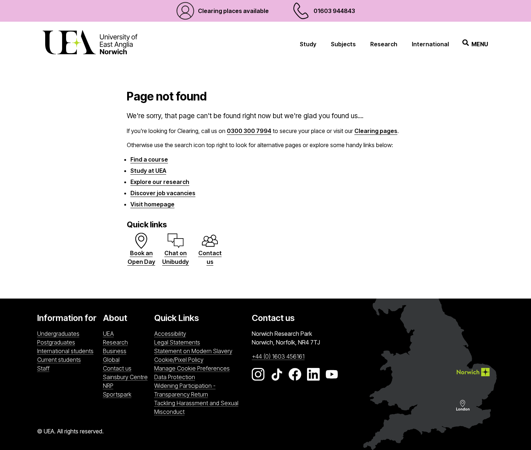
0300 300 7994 (249, 130)
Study (308, 44)
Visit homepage (152, 204)
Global (111, 359)
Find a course (149, 159)
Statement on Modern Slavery (193, 351)
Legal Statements (177, 342)
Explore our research (159, 181)
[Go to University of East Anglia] (90, 44)
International (430, 44)
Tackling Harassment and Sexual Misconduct (196, 407)
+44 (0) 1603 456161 (278, 356)
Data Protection (174, 377)
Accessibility (170, 333)
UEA (108, 333)
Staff (43, 368)
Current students (59, 359)
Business (114, 351)
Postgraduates (56, 342)
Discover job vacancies (162, 193)
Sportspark (127, 394)
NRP (127, 385)
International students (65, 351)
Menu (479, 44)
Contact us (117, 368)
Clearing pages (375, 130)
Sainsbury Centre (127, 377)
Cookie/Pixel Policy (178, 359)
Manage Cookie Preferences (192, 368)
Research (383, 44)
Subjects (343, 44)
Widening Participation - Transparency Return (185, 390)
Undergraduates (58, 333)
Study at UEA (148, 170)
